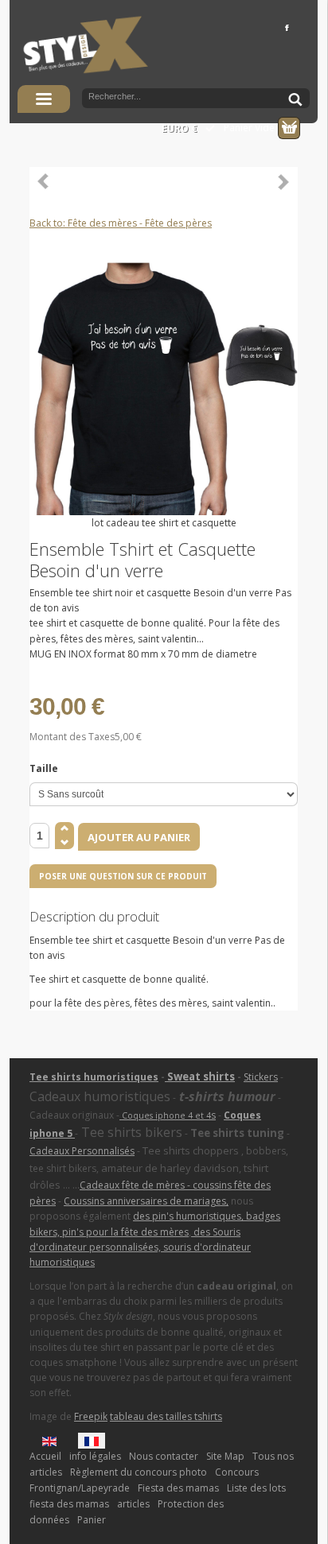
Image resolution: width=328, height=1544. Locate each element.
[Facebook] (286, 27)
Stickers (261, 1077)
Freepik (90, 1416)
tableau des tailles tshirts (166, 1416)
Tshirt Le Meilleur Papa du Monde (283, 181)
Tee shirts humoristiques (93, 1077)
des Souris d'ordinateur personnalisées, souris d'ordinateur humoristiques (140, 1247)
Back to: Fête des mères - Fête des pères (120, 223)
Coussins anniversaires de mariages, (146, 1201)
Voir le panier (289, 128)
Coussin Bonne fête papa (43, 181)
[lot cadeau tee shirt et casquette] (163, 380)
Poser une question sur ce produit (123, 876)
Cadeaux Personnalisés (82, 1151)
